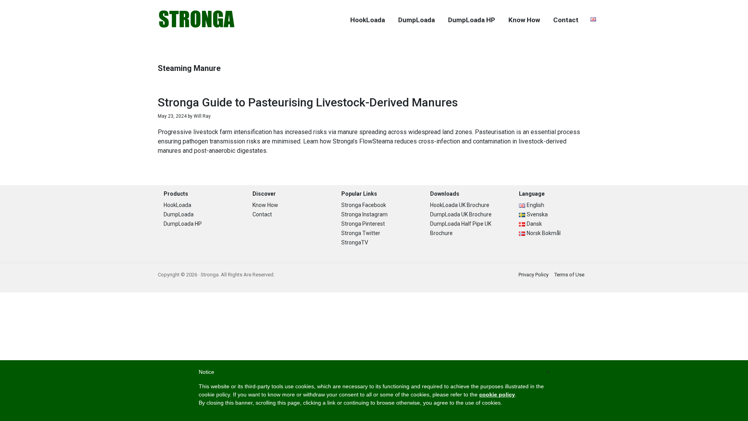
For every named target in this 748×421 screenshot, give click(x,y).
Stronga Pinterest (363, 224)
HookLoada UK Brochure (459, 205)
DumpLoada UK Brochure (461, 214)
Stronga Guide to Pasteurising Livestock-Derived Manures (308, 102)
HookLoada (177, 205)
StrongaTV (354, 242)
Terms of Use (569, 275)
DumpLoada (179, 214)
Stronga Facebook (363, 205)
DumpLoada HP (183, 224)
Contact (262, 214)
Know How (265, 205)
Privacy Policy (534, 275)
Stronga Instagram (364, 214)
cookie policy (497, 394)
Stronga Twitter (360, 233)
